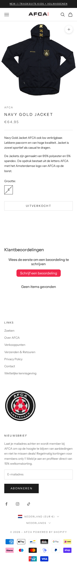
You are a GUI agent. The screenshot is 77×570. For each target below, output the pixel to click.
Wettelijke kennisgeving (20, 373)
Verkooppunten (14, 345)
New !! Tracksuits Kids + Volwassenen (39, 3)
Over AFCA (12, 338)
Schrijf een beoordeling (38, 273)
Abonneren (21, 488)
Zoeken (9, 331)
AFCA (8, 107)
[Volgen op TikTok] (29, 504)
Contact (9, 366)
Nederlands (36, 523)
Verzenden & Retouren (19, 352)
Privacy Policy (13, 359)
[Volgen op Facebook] (6, 504)
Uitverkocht (38, 205)
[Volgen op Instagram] (17, 504)
